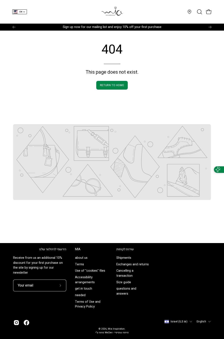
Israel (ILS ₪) (179, 321)
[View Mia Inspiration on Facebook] (26, 322)
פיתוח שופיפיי (121, 332)
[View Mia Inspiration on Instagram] (16, 322)
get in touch (83, 289)
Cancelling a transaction (124, 273)
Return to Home (112, 85)
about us (81, 258)
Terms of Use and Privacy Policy (87, 304)
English (201, 321)
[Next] (210, 27)
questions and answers (126, 291)
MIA (77, 249)
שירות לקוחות (125, 249)
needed (80, 295)
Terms (79, 264)
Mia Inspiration (116, 329)
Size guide (123, 282)
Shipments (123, 258)
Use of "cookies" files (90, 271)
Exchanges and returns (132, 264)
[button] (199, 12)
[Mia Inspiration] (112, 11)
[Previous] (14, 27)
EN (20, 11)
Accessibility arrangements (85, 280)
